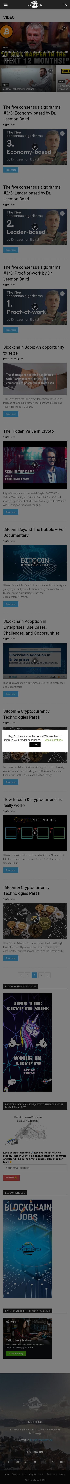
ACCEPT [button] (35, 745)
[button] (5, 4)
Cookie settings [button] (54, 739)
